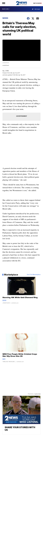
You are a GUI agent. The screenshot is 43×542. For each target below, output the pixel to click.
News (5, 18)
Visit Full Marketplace (33, 274)
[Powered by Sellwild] (37, 394)
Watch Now (37, 3)
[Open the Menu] (3, 3)
